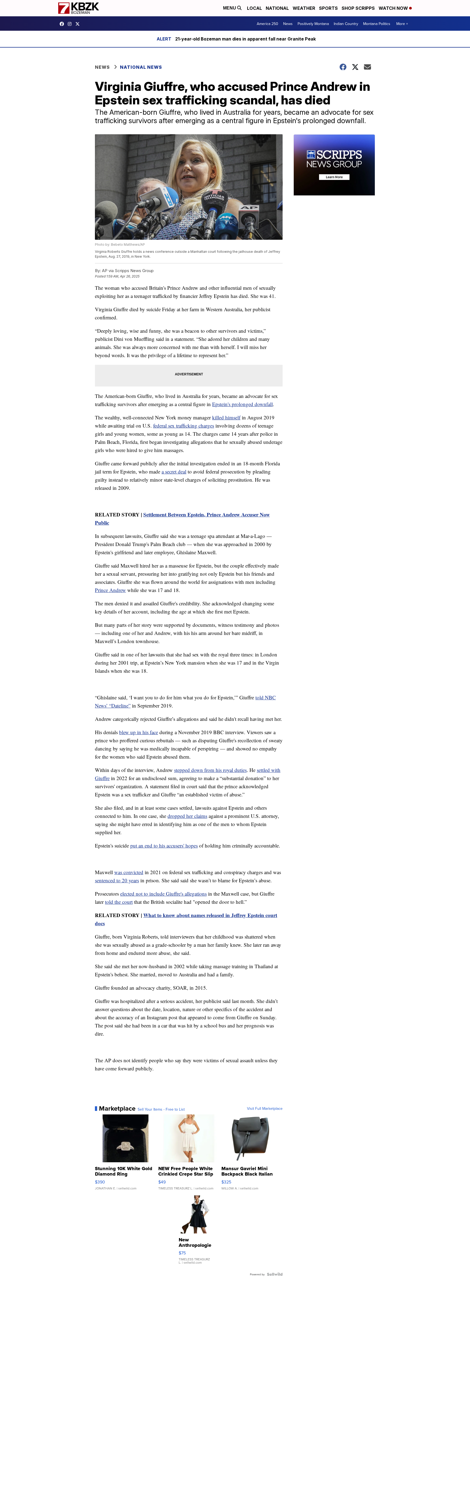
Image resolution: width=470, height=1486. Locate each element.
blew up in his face (138, 732)
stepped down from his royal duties (210, 770)
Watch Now (394, 8)
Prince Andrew (110, 590)
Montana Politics (376, 23)
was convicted (128, 872)
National (277, 8)
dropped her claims (187, 815)
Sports (328, 8)
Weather (304, 8)
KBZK (78, 24)
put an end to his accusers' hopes (164, 845)
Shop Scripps (358, 8)
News (288, 23)
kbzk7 (63, 24)
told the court (119, 901)
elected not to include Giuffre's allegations (163, 893)
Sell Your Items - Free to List (161, 1109)
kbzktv (71, 24)
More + (402, 23)
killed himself (226, 417)
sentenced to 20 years (117, 880)
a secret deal (174, 471)
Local (254, 8)
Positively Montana (313, 23)
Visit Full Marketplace (265, 1108)
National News (141, 67)
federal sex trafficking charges (183, 425)
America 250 (267, 23)
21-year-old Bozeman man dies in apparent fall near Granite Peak (245, 39)
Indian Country (346, 23)
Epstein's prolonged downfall (242, 404)
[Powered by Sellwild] (275, 1274)
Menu (230, 8)
